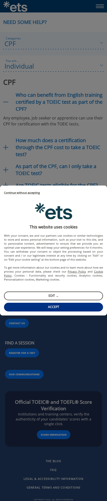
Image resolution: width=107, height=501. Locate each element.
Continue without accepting (22, 193)
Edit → (54, 296)
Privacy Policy (77, 271)
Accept (53, 307)
